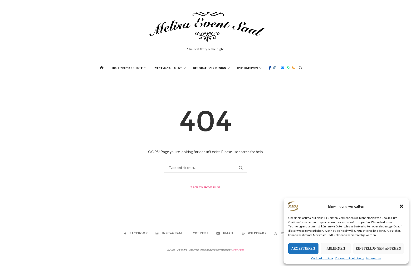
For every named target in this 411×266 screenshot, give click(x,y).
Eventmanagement (167, 68)
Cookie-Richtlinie (322, 258)
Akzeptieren (303, 248)
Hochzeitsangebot (127, 68)
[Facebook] (270, 68)
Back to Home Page (205, 187)
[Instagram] (274, 68)
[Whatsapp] (288, 68)
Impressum (373, 258)
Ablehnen (336, 248)
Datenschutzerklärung (349, 258)
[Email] (282, 68)
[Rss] (293, 68)
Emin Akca (238, 249)
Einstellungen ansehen (378, 248)
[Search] (300, 68)
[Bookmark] (309, 68)
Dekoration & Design (209, 68)
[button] (401, 206)
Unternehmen (247, 68)
